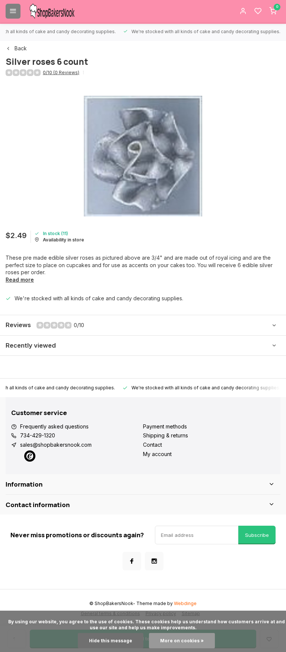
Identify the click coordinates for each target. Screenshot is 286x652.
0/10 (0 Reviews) (61, 72)
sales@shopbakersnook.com (56, 444)
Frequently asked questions (54, 426)
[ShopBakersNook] (52, 11)
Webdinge (185, 603)
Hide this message (110, 640)
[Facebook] (132, 561)
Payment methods (165, 426)
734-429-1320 (37, 435)
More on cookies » (182, 640)
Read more (20, 279)
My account (157, 454)
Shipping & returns (165, 435)
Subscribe (257, 535)
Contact (152, 444)
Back (21, 48)
